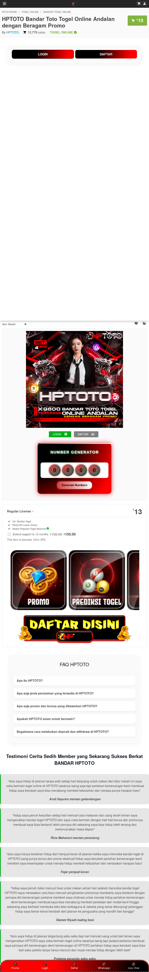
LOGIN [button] (57, 434)
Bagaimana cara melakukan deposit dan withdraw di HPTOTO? (63, 731)
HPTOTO (12, 32)
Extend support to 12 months (44, 534)
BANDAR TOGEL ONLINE (57, 11)
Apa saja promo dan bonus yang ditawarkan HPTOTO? (57, 706)
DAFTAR (106, 54)
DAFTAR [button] (83, 434)
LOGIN (43, 54)
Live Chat (133, 967)
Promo (15, 967)
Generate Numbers (74, 485)
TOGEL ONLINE (30, 11)
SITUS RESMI (9, 11)
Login (45, 967)
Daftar (74, 967)
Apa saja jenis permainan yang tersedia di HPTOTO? (55, 693)
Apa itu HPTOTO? (30, 680)
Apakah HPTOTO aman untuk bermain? (46, 719)
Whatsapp (104, 967)
